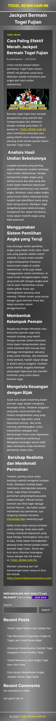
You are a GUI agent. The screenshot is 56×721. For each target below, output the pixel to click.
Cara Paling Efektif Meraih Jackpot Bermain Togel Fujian (27, 46)
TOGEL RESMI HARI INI (32, 716)
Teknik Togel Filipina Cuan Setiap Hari (29, 628)
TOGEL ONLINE (13, 35)
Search (7, 605)
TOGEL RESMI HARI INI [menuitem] (33, 129)
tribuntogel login (16, 519)
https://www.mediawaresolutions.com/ (29, 578)
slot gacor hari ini (13, 698)
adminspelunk (16, 59)
